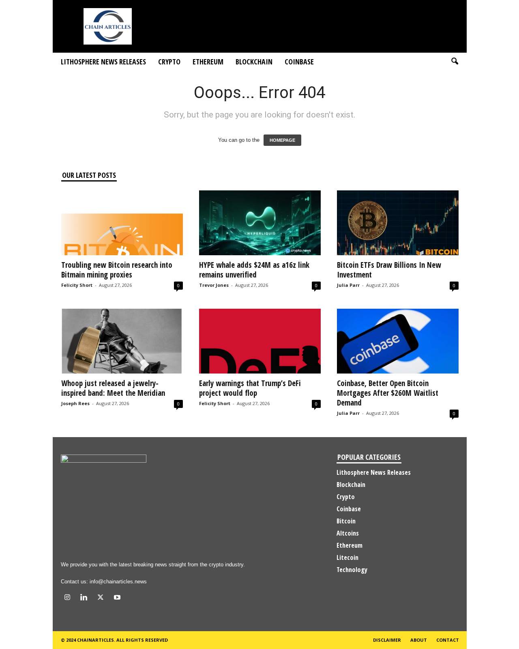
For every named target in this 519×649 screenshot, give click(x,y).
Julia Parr (348, 285)
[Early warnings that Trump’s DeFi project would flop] (260, 341)
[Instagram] (69, 598)
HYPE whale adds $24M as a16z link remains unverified (254, 270)
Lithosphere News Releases (103, 61)
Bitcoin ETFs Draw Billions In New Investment (389, 270)
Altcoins (348, 533)
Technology (352, 569)
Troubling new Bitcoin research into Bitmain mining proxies (116, 270)
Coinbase (299, 61)
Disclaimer (387, 640)
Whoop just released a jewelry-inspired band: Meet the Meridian (113, 388)
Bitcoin (346, 521)
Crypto (169, 61)
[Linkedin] (85, 598)
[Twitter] (102, 598)
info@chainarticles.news (118, 582)
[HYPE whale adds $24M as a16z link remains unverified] (260, 222)
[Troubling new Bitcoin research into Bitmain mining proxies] (122, 222)
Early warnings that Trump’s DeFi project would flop (250, 388)
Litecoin (347, 557)
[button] (454, 61)
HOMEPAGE (282, 140)
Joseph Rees (75, 403)
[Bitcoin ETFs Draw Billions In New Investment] (398, 222)
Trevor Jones (214, 285)
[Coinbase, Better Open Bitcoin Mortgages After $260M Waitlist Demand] (398, 341)
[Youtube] (118, 598)
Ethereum (208, 61)
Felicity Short (76, 285)
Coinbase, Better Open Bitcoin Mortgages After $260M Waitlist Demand (387, 393)
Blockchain (254, 61)
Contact (447, 640)
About (418, 640)
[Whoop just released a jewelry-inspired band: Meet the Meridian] (122, 341)
